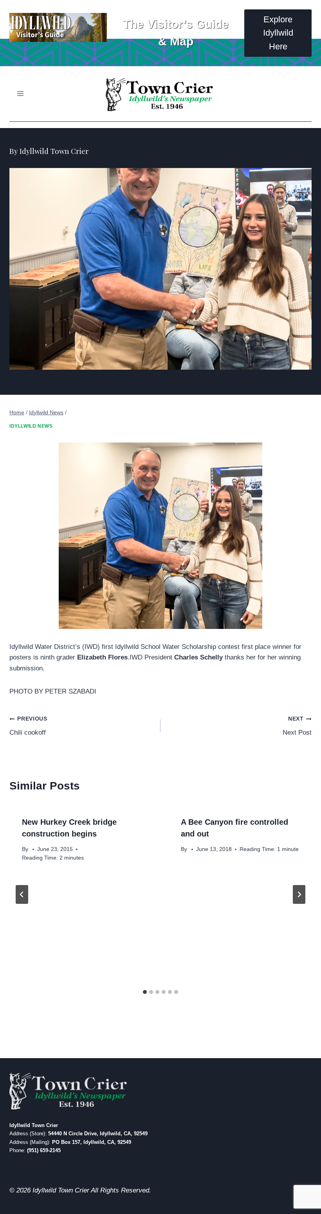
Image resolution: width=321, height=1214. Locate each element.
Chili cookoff (28, 726)
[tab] (145, 992)
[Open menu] (20, 94)
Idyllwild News (30, 426)
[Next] (299, 894)
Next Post (297, 726)
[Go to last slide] (22, 894)
